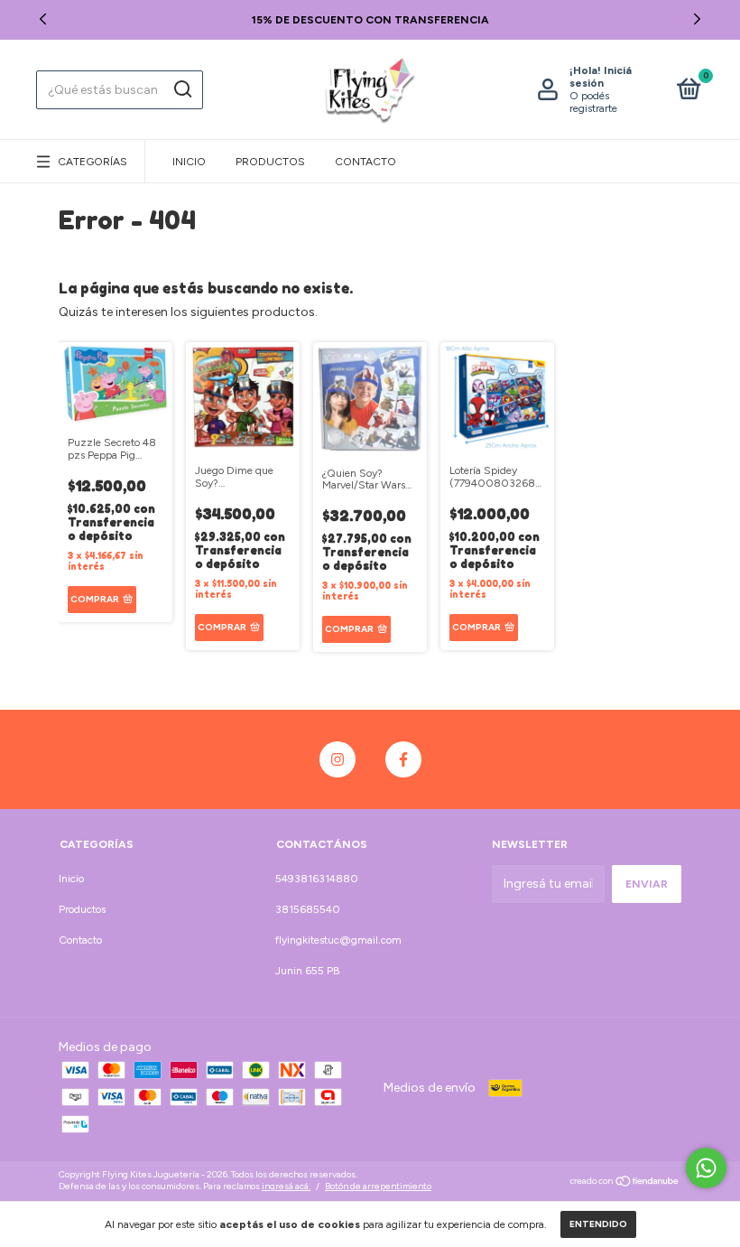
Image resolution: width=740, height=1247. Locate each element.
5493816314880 (316, 878)
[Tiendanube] (625, 1183)
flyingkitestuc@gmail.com (338, 940)
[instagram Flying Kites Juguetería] (337, 759)
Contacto (365, 161)
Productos (270, 161)
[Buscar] (182, 89)
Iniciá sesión (600, 76)
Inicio (189, 161)
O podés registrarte (593, 102)
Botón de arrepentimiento (378, 1186)
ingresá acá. (286, 1186)
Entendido (598, 1224)
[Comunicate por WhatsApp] (706, 1168)
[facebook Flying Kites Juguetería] (403, 759)
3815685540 (307, 909)
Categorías (92, 161)
